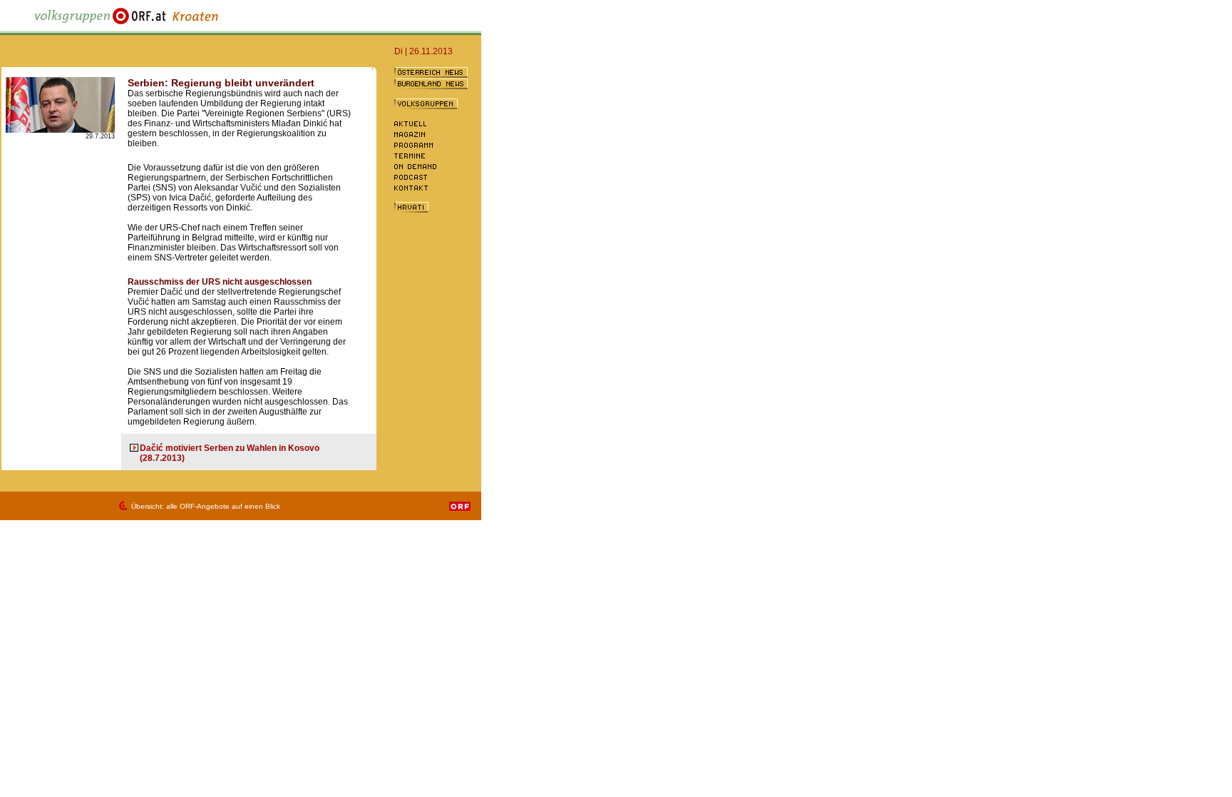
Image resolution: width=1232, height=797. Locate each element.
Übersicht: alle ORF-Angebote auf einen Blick (205, 506)
